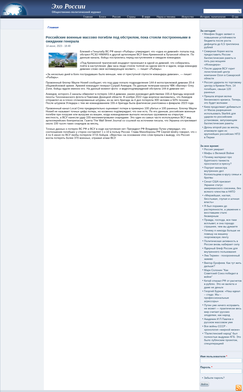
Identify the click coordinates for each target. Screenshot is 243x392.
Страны (131, 16)
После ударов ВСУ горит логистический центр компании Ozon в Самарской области (222, 73)
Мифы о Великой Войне (219, 153)
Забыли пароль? (214, 377)
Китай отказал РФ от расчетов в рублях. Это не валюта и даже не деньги (222, 284)
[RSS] (239, 388)
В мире (146, 16)
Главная (88, 16)
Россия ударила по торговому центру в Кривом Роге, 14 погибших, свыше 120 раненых (222, 87)
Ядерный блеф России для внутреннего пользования (221, 250)
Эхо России (68, 6)
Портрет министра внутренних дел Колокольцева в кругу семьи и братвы (222, 172)
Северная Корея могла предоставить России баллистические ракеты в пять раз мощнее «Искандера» (220, 58)
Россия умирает (214, 149)
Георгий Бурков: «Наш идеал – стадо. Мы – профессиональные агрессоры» (222, 296)
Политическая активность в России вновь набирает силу (222, 243)
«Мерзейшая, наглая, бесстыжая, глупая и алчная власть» (221, 198)
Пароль (206, 367)
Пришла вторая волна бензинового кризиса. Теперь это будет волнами (222, 99)
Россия (116, 16)
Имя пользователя (213, 356)
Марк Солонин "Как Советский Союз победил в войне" (221, 273)
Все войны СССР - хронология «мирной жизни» (222, 328)
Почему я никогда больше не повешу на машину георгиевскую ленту (222, 234)
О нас (235, 16)
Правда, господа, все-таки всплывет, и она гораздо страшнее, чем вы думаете (221, 223)
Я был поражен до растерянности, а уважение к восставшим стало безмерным (222, 211)
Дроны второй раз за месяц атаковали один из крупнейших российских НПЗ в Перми (222, 132)
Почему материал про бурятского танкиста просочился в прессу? (218, 160)
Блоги (102, 16)
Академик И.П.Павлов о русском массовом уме (219, 320)
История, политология (213, 16)
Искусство (188, 16)
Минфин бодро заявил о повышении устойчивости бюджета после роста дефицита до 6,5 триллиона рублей (221, 40)
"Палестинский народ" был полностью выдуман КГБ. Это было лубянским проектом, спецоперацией (222, 338)
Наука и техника (166, 16)
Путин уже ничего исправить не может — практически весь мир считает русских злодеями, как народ (222, 310)
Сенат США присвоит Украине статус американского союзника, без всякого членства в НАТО (222, 186)
